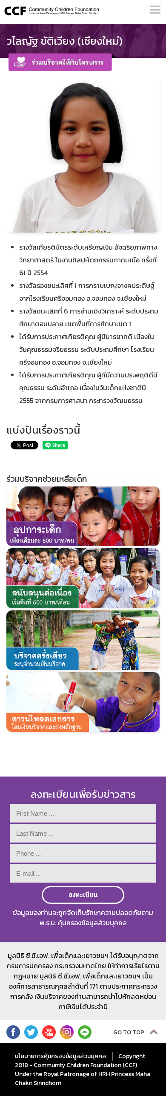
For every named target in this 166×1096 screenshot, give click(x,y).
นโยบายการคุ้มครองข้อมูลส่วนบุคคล (60, 1056)
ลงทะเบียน (83, 894)
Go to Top (129, 1032)
